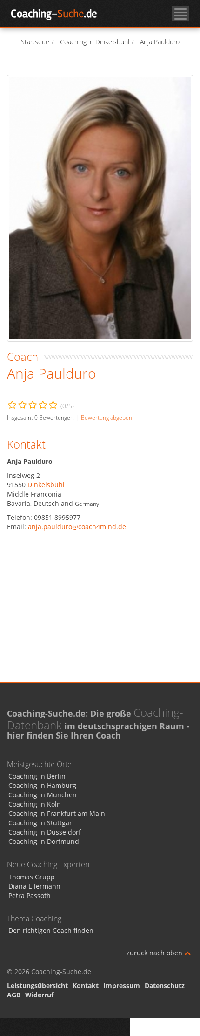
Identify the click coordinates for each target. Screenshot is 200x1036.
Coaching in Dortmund (43, 841)
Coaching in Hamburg (42, 785)
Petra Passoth (29, 895)
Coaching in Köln (34, 804)
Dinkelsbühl (46, 484)
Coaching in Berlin (37, 776)
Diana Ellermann (34, 886)
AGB (13, 994)
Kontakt (86, 985)
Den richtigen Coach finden (50, 930)
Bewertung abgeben (106, 417)
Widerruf (39, 994)
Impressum (121, 985)
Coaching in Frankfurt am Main (56, 813)
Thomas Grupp (31, 876)
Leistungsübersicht (37, 985)
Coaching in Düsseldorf (44, 832)
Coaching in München (42, 794)
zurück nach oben (155, 952)
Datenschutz (165, 985)
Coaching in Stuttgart (41, 822)
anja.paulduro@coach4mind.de (77, 526)
